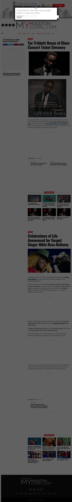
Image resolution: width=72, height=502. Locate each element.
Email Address (20, 16)
